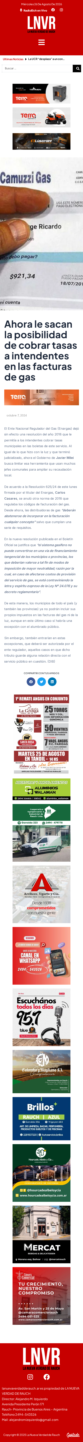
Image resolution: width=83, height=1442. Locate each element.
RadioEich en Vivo (35, 10)
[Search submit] (78, 68)
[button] (41, 42)
